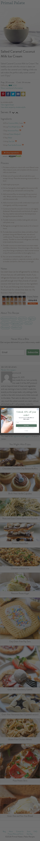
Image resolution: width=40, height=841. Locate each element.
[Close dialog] (38, 409)
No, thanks (26, 430)
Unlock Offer (26, 425)
